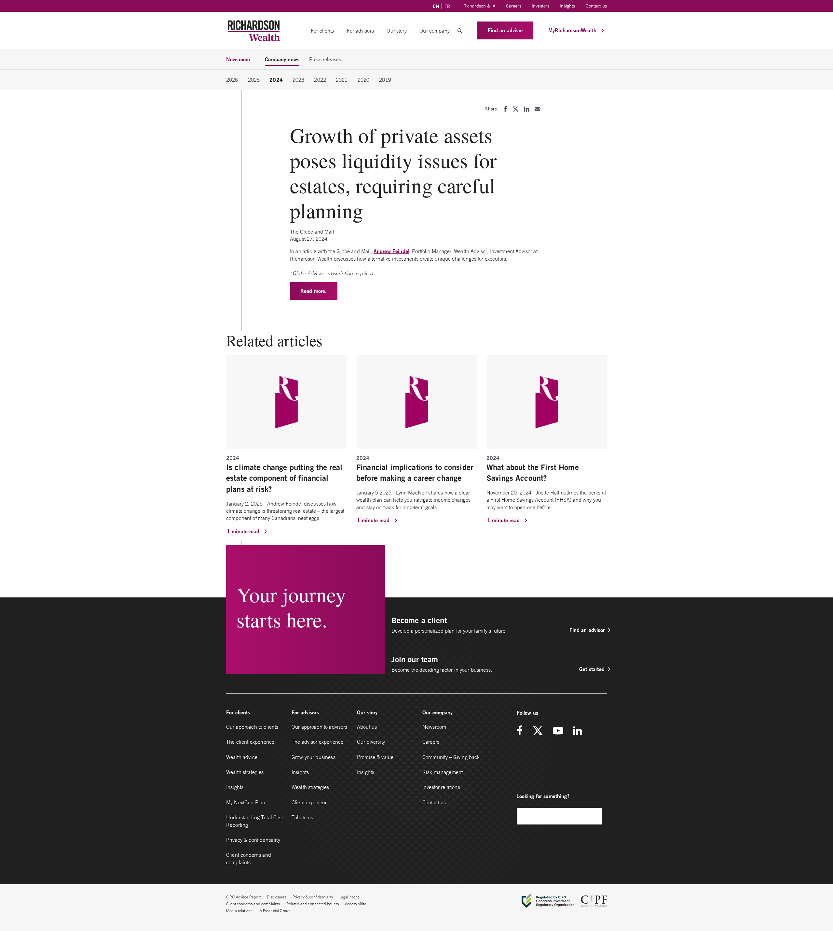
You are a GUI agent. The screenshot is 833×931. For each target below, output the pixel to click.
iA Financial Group (274, 910)
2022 (320, 80)
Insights (567, 6)
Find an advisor (505, 30)
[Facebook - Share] (505, 109)
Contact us (596, 6)
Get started (592, 669)
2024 (276, 79)
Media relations (239, 910)
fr (447, 6)
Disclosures (276, 897)
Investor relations (441, 787)
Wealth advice (241, 757)
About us (367, 726)
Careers (513, 6)
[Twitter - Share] (515, 109)
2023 (299, 80)
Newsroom (434, 726)
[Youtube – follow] (558, 731)
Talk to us (302, 817)
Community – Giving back (451, 757)
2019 (385, 80)
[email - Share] (537, 109)
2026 (232, 80)
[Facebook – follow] (522, 731)
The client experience (250, 741)
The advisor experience (317, 741)
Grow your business (313, 757)
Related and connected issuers (312, 904)
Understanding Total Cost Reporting (254, 821)
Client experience (311, 802)
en (436, 6)
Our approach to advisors (320, 726)
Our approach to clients (252, 726)
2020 (364, 80)
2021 (342, 80)
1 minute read (244, 531)
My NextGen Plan (245, 802)
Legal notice (349, 897)
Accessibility (355, 904)
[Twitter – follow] (537, 731)
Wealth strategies (245, 772)
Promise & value (375, 757)
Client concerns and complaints (248, 858)
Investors (540, 6)
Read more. (313, 290)
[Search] (594, 816)
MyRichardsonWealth (573, 30)
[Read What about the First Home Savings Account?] (546, 401)
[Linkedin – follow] (577, 731)
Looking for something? (542, 796)
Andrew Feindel (391, 251)
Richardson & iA (479, 6)
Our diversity (371, 741)
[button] (459, 30)
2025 (254, 80)
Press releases (325, 59)
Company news (282, 59)
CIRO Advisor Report (243, 897)
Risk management (442, 772)
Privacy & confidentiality (253, 840)
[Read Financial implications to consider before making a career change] (416, 401)
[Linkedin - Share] (526, 109)
